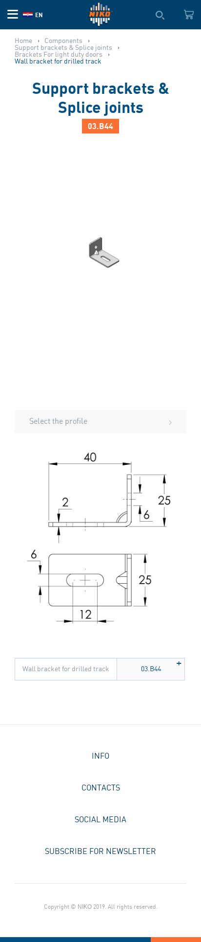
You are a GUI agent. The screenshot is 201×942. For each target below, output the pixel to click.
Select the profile (58, 421)
